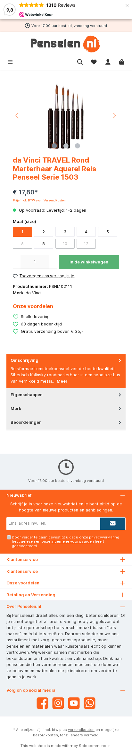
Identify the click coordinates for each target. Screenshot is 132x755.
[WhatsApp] (89, 703)
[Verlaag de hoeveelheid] (17, 262)
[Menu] (10, 61)
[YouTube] (74, 703)
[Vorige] (17, 115)
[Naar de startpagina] (66, 44)
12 (86, 243)
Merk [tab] (16, 408)
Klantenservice (22, 571)
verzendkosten (81, 729)
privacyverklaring (104, 537)
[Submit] (113, 523)
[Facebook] (42, 703)
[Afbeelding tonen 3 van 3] (77, 145)
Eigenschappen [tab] (27, 394)
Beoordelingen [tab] (26, 422)
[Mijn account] (108, 61)
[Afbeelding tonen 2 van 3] (66, 145)
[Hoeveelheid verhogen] (53, 262)
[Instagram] (58, 703)
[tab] (66, 371)
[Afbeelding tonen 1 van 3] (54, 145)
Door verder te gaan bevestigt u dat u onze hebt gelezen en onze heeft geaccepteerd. (65, 541)
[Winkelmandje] (122, 61)
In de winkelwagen (89, 262)
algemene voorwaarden (72, 541)
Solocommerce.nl (95, 745)
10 (65, 243)
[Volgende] (114, 115)
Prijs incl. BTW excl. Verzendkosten (39, 200)
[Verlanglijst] (94, 61)
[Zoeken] (80, 61)
